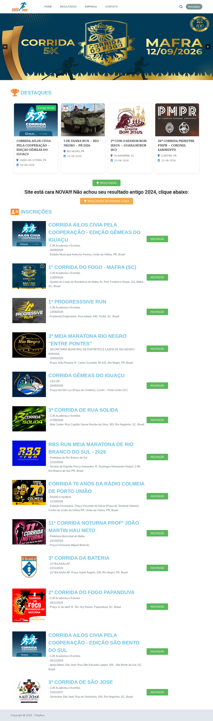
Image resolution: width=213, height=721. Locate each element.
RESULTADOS (68, 6)
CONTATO (111, 6)
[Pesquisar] (181, 6)
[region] (106, 46)
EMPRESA (91, 6)
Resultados (194, 6)
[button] (4, 46)
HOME (48, 6)
